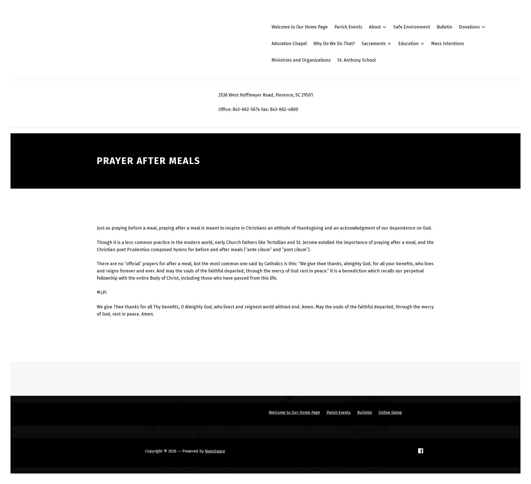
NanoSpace (215, 451)
